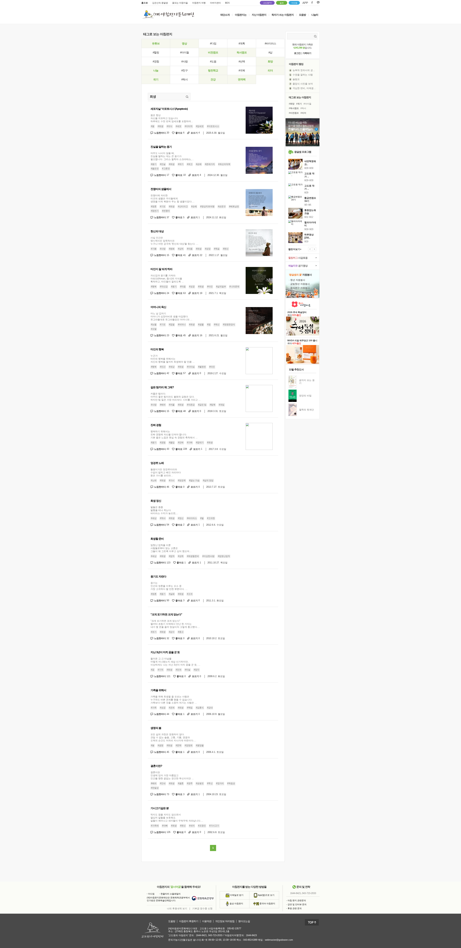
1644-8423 (251, 935)
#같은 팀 (202, 404)
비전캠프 (213, 52)
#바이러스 (270, 43)
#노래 (153, 480)
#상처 (180, 249)
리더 (270, 70)
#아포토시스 (213, 126)
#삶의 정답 (208, 480)
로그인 (297, 53)
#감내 (210, 707)
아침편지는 (241, 14)
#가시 (171, 480)
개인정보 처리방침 (224, 921)
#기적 (160, 669)
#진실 (162, 164)
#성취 (180, 556)
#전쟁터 (166, 211)
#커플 (171, 404)
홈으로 (144, 3)
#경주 (190, 783)
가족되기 (307, 53)
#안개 (178, 669)
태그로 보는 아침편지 (300, 97)
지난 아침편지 (259, 14)
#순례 (194, 206)
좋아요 (179, 132)
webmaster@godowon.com (279, 939)
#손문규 (222, 206)
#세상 (171, 367)
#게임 (221, 404)
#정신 (180, 518)
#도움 (213, 61)
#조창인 (202, 825)
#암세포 (200, 126)
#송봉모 (200, 783)
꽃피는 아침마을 (180, 3)
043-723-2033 (309, 893)
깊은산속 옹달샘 (160, 3)
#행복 (153, 286)
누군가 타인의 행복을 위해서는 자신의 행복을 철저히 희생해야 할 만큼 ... (172, 358)
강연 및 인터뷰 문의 (297, 904)
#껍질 (171, 324)
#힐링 (156, 52)
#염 (209, 324)
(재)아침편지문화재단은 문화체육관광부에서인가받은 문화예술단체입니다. (168, 899)
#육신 (217, 324)
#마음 (183, 286)
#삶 (270, 52)
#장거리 (220, 783)
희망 (270, 61)
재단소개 (225, 14)
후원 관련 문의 (295, 908)
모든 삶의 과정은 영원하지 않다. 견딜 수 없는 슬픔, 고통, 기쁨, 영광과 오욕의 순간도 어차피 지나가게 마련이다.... (173, 737)
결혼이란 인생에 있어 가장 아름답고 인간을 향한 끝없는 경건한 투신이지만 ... (172, 775)
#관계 (171, 707)
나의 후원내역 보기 (177, 908)
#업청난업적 (224, 556)
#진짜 (180, 442)
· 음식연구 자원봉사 (299, 288)
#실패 (171, 594)
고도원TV (267, 3)
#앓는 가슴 (194, 480)
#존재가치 (210, 164)
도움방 (171, 921)
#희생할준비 (193, 556)
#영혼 (153, 206)
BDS (227, 3)
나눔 (155, 70)
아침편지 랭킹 (296, 64)
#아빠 (165, 825)
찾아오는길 (244, 921)
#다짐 (213, 43)
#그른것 (166, 168)
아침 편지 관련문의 (297, 900)
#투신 (210, 783)
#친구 (184, 70)
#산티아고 (183, 206)
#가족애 (155, 825)
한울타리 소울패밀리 (171, 894)
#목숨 (217, 249)
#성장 (208, 249)
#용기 (153, 164)
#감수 (171, 632)
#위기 (180, 164)
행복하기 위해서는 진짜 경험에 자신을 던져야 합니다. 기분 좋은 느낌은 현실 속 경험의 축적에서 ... (174, 434)
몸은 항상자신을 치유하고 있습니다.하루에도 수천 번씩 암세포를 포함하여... (172, 118)
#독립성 (231, 783)
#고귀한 (211, 518)
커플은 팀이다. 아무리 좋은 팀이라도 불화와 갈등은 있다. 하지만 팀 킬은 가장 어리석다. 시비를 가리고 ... (176, 396)
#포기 (153, 632)
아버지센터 (215, 3)
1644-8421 (295, 893)
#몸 (152, 126)
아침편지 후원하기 (188, 921)
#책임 (190, 707)
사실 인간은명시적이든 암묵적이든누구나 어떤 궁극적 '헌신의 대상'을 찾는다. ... (174, 240)
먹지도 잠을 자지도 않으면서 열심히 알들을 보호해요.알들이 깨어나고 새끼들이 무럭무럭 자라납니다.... (177, 817)
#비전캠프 (294, 113)
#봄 (152, 745)
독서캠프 (242, 52)
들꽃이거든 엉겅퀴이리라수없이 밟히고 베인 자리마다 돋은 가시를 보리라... (166, 472)
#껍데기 (200, 442)
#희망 (291, 104)
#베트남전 (234, 206)
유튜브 (156, 43)
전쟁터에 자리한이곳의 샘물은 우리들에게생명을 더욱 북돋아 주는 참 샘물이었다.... (172, 198)
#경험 (156, 61)
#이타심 (191, 367)
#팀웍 (212, 404)
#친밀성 (155, 788)
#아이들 (184, 52)
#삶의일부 (221, 286)
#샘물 (201, 324)
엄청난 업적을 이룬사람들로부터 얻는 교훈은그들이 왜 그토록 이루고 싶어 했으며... (171, 548)
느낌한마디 (161, 132)
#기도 (162, 206)
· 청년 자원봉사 (297, 280)
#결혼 (180, 783)
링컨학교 (213, 70)
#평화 (171, 249)
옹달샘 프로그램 (302, 151)
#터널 (187, 669)
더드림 (294, 3)
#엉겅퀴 (182, 480)
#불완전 (202, 367)
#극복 (242, 70)
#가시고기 (214, 825)
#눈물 (153, 324)
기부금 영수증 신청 (202, 908)
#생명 (160, 745)
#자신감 (164, 286)
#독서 (184, 79)
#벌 (202, 518)
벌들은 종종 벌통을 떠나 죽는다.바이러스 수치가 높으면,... (164, 510)
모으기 (195, 132)
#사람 (184, 61)
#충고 (180, 632)
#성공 (192, 286)
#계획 (242, 43)
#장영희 (189, 745)
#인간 (162, 367)
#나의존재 (234, 286)
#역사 (162, 518)
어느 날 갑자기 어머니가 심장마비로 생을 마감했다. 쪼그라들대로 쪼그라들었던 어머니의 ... (171, 316)
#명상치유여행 (207, 206)
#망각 (196, 669)
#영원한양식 (229, 324)
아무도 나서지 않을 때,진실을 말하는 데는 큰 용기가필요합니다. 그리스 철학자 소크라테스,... (172, 156)
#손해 (199, 164)
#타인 (210, 286)
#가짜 (190, 442)
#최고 (190, 164)
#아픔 (190, 249)
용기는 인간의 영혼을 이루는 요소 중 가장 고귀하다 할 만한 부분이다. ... (169, 586)
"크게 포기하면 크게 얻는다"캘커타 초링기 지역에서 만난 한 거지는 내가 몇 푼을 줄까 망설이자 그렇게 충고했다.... (175, 624)
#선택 (242, 61)
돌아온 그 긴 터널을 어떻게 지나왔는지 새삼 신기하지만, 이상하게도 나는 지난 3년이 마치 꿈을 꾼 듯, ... (175, 661)
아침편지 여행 (199, 3)
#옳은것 (155, 168)
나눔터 (314, 14)
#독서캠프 (294, 108)
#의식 (169, 126)
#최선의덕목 (224, 164)
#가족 (153, 707)
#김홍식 (200, 707)
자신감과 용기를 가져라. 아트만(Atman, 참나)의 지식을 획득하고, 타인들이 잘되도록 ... (167, 278)
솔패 (282, 3)
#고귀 (190, 594)
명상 (184, 43)
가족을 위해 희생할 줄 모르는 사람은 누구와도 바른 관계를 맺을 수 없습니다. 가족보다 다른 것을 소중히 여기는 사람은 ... (174, 699)
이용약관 (206, 921)
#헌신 (226, 249)
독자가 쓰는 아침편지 (283, 14)
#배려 (162, 404)
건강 (213, 79)
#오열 (153, 329)
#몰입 (171, 442)
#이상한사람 (208, 556)
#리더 (303, 113)
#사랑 (162, 249)
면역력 (241, 79)
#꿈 (152, 669)
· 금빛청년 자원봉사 (299, 284)
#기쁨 (153, 249)
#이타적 (189, 126)
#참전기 (155, 211)
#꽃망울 (200, 745)
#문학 (178, 745)
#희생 (160, 126)
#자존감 (191, 404)
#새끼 (192, 825)
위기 (155, 79)
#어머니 (182, 324)
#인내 (162, 783)
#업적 (171, 556)
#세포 (178, 126)
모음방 (302, 14)
